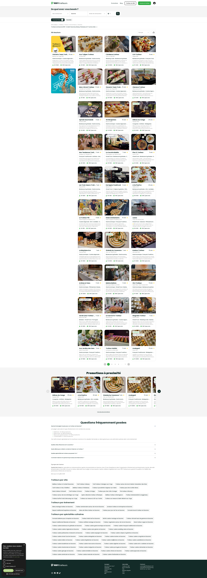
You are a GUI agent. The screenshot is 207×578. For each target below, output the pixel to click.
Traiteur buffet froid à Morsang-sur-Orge (64, 498)
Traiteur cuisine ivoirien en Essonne (115, 536)
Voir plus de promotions (103, 412)
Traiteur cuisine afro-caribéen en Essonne (141, 543)
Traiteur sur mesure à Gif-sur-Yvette (91, 498)
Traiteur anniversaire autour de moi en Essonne (90, 506)
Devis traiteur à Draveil (59, 491)
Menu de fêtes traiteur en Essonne (89, 510)
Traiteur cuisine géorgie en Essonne (62, 551)
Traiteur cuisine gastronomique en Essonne (97, 525)
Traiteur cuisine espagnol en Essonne (96, 533)
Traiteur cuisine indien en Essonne (62, 540)
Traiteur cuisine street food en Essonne (64, 536)
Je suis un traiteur (144, 3)
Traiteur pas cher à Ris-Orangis (107, 491)
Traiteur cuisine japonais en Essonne (135, 551)
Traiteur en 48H (130, 3)
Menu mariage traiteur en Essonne (62, 506)
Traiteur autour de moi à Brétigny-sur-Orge (65, 495)
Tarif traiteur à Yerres (75, 491)
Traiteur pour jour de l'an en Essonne (113, 510)
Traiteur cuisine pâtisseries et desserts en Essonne (67, 533)
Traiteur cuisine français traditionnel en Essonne (128, 525)
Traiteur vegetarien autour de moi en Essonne (117, 522)
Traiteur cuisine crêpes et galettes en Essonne (124, 533)
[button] (13, 574)
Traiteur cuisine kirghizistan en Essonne (86, 540)
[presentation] (47, 391)
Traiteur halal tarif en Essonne (91, 518)
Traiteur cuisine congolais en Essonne (139, 536)
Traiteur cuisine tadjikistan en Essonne (113, 540)
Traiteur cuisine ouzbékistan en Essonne (139, 540)
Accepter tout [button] (8, 570)
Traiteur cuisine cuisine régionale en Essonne (65, 529)
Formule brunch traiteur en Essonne (138, 510)
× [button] (24, 544)
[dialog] (14, 559)
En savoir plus (16, 557)
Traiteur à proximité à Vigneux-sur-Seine (104, 488)
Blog (121, 3)
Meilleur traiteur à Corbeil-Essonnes (63, 484)
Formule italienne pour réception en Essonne (65, 518)
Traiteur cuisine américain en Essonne (63, 554)
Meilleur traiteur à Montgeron (114, 495)
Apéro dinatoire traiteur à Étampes (92, 495)
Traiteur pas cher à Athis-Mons (129, 488)
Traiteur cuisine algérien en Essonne (114, 543)
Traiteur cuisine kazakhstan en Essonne (64, 543)
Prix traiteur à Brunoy (126, 491)
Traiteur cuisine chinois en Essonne (111, 551)
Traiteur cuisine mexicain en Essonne (88, 554)
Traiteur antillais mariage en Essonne (89, 522)
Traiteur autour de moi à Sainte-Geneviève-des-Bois (131, 484)
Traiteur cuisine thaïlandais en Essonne (114, 554)
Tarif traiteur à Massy (83, 484)
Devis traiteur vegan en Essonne (143, 522)
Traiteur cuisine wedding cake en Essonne (121, 529)
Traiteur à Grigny (90, 491)
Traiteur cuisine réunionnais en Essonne (64, 547)
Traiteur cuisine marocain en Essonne (90, 543)
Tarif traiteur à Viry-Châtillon (61, 488)
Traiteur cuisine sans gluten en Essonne (93, 529)
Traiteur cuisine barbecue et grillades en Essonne (67, 525)
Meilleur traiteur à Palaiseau (81, 488)
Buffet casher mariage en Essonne (113, 518)
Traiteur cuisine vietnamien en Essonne (141, 547)
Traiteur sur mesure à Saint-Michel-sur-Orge (118, 498)
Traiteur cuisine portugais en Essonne (115, 547)
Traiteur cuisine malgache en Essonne (90, 547)
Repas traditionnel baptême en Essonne (64, 510)
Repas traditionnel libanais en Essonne (63, 522)
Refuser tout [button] (19, 570)
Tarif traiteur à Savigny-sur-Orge (102, 484)
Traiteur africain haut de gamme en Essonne (140, 518)
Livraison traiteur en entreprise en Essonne (119, 506)
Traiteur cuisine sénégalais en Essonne (90, 536)
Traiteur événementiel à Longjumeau (137, 495)
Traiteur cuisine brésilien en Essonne (87, 551)
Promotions (114, 3)
